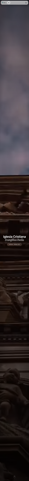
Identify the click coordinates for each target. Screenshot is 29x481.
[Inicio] (4, 2)
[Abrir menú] (25, 2)
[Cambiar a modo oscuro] (8, 2)
